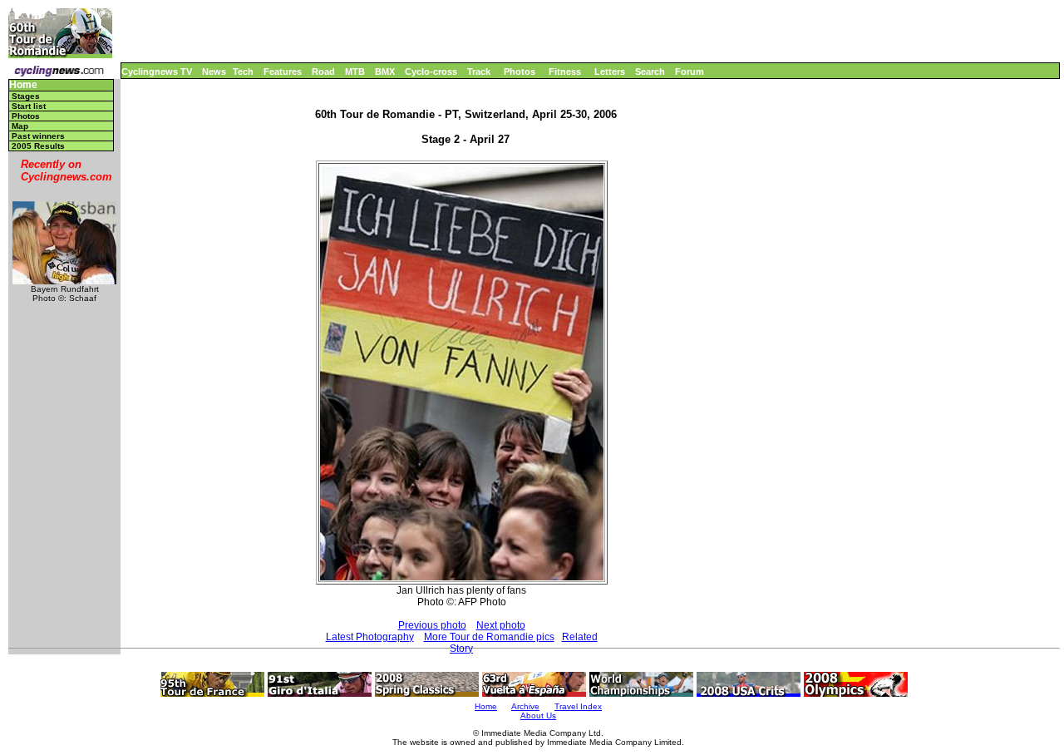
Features (283, 71)
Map (20, 126)
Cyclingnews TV (156, 71)
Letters (609, 71)
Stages (26, 96)
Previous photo (432, 625)
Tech (243, 71)
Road (323, 71)
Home (23, 85)
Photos (519, 71)
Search (650, 71)
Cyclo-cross (431, 71)
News (214, 71)
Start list (29, 106)
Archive (525, 706)
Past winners (38, 136)
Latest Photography (370, 637)
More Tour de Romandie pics (489, 637)
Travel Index (578, 706)
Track (478, 71)
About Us (538, 715)
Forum (689, 71)
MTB (355, 71)
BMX (385, 71)
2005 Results (38, 146)
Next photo (500, 625)
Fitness (565, 71)
